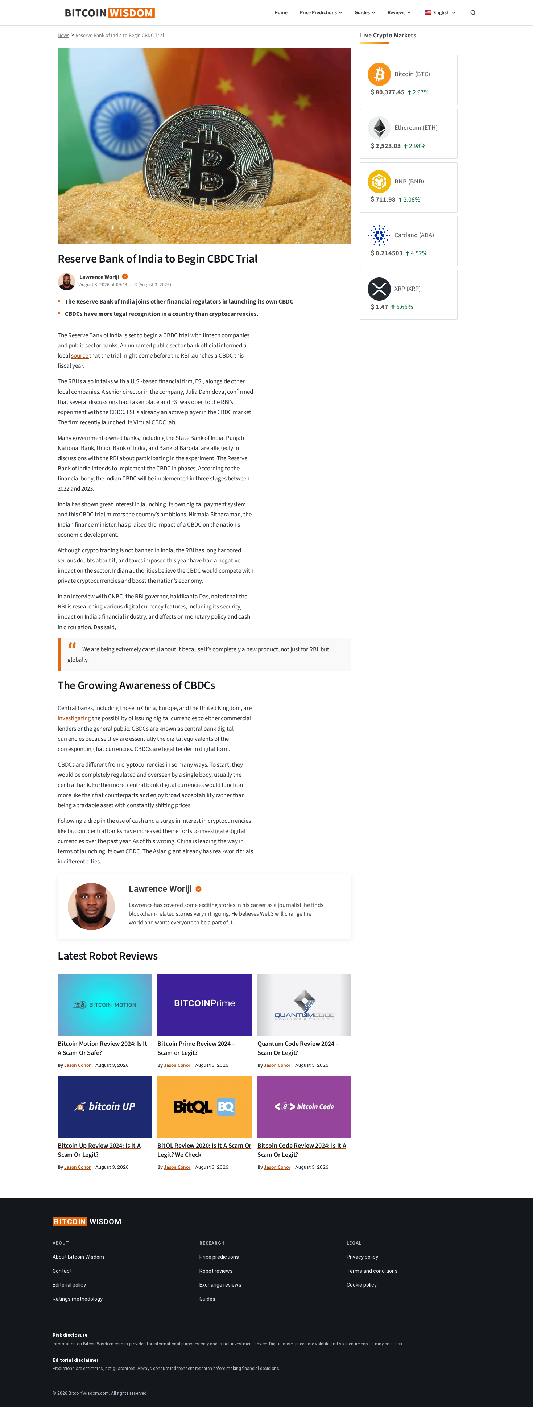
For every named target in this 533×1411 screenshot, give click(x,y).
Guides (362, 12)
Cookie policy (362, 1285)
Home (281, 12)
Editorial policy (69, 1285)
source (80, 355)
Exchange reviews (220, 1285)
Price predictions (219, 1257)
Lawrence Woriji (160, 889)
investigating (75, 718)
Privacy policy (362, 1257)
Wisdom (87, 1221)
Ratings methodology (78, 1299)
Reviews (396, 12)
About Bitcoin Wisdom (78, 1257)
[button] (473, 13)
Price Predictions (318, 12)
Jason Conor (77, 1065)
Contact (62, 1271)
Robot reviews (216, 1271)
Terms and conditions (372, 1271)
